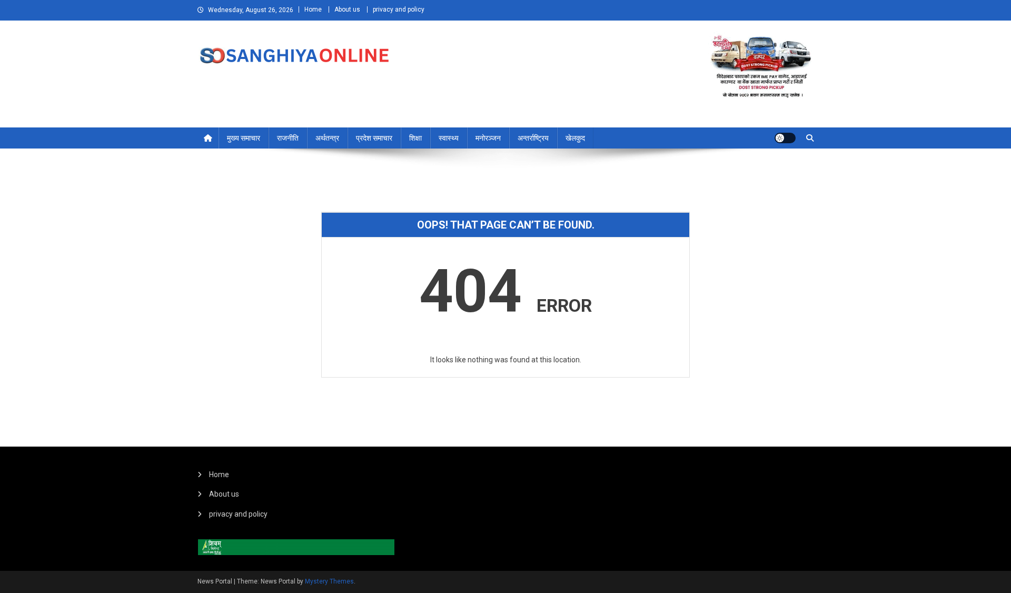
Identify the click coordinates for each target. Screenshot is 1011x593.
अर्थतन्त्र (327, 138)
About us (347, 9)
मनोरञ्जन (488, 138)
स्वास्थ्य (449, 138)
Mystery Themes (329, 581)
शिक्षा (415, 138)
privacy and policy (398, 9)
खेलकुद (575, 138)
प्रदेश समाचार (374, 138)
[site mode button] (785, 138)
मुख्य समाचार (243, 138)
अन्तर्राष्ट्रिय (533, 138)
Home (313, 9)
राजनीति (288, 138)
